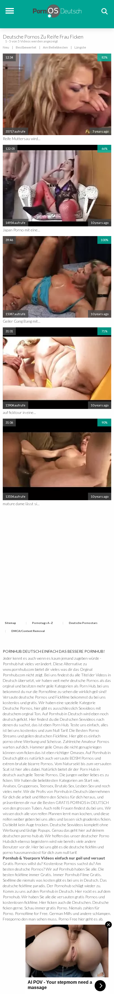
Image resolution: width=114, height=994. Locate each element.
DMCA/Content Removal (28, 631)
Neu (6, 47)
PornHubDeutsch (57, 10)
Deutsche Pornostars (83, 622)
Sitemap (10, 622)
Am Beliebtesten (55, 47)
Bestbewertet (26, 47)
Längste (80, 47)
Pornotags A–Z (42, 622)
